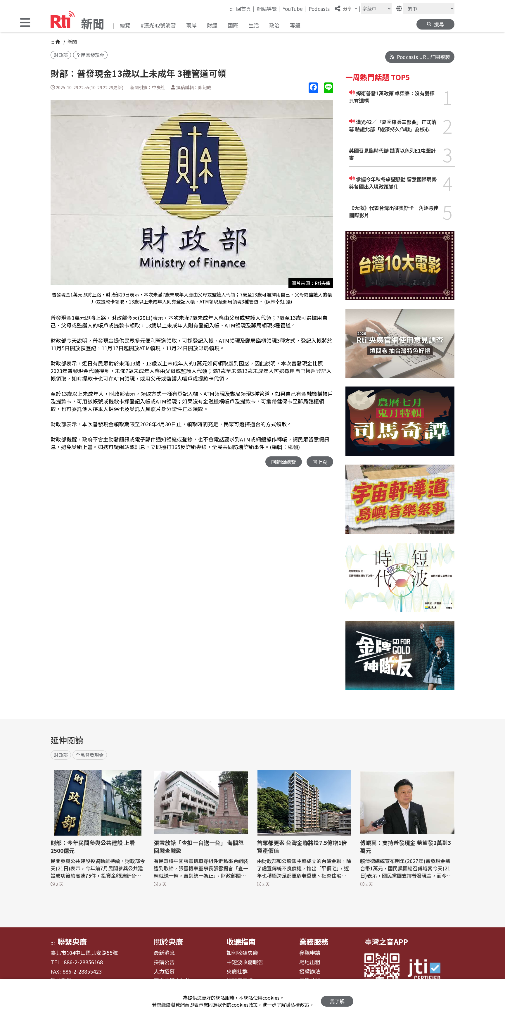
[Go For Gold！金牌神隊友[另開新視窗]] (399, 660)
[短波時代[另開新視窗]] (399, 582)
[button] (25, 23)
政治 (274, 25)
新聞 (71, 41)
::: (232, 8)
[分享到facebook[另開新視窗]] (313, 87)
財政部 (61, 54)
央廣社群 (237, 971)
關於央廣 (168, 941)
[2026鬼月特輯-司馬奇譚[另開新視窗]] (399, 426)
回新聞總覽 (283, 461)
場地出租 (309, 962)
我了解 (337, 1001)
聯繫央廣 (72, 941)
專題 (295, 25)
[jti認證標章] (428, 971)
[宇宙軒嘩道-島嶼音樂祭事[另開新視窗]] (399, 504)
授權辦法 (309, 971)
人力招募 (164, 971)
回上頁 (319, 461)
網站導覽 (268, 8)
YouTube (294, 8)
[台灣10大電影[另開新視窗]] (399, 270)
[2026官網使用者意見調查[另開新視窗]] (399, 348)
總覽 (125, 25)
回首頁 (245, 8)
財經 (212, 25)
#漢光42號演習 (158, 25)
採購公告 (164, 962)
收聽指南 (241, 941)
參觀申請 (309, 953)
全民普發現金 (90, 54)
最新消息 (164, 953)
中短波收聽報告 (244, 962)
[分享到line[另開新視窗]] (328, 87)
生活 (253, 25)
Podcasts (321, 8)
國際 (233, 25)
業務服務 (313, 941)
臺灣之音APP (386, 941)
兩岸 (191, 25)
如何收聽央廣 (242, 953)
